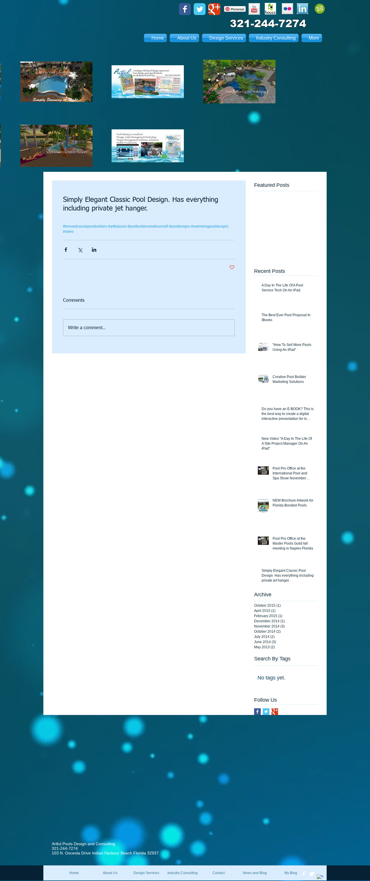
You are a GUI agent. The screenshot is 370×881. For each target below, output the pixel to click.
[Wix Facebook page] (185, 9)
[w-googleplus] (320, 877)
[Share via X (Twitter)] (80, 249)
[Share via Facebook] (66, 249)
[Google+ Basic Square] (274, 711)
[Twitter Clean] (312, 874)
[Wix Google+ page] (214, 9)
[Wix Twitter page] (200, 9)
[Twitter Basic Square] (266, 711)
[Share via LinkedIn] (94, 249)
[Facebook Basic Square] (257, 711)
